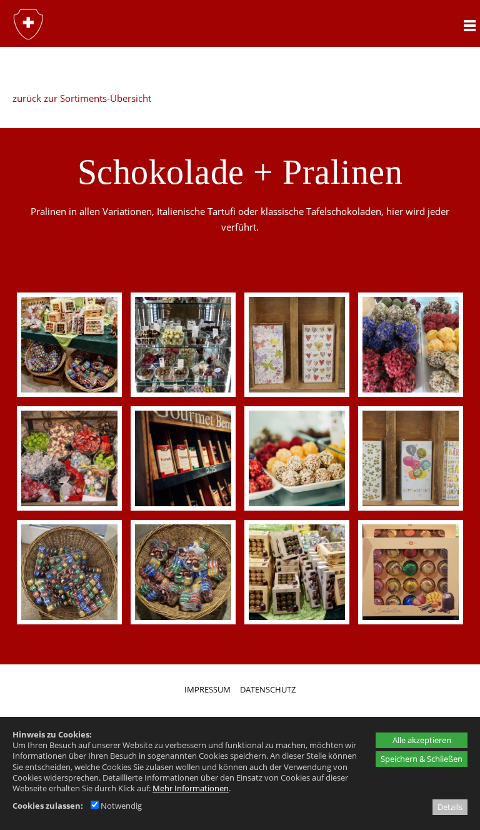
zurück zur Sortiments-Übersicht (81, 98)
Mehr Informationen (190, 788)
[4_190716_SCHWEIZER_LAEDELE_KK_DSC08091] (296, 458)
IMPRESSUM (207, 689)
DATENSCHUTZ (268, 689)
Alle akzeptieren (421, 740)
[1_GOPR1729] (410, 344)
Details (450, 806)
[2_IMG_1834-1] (69, 458)
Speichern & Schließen (421, 758)
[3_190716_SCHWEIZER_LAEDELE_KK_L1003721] (183, 458)
